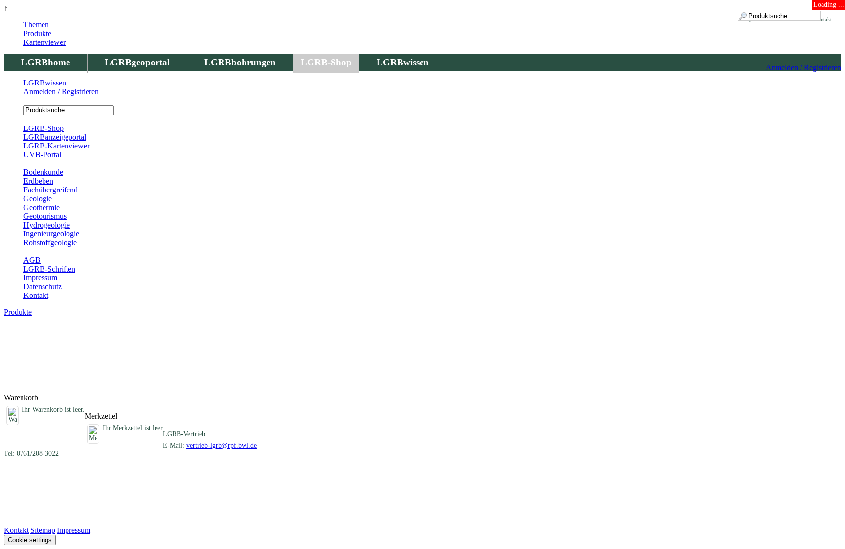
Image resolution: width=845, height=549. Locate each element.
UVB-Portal (42, 154)
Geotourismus (45, 216)
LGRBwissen (403, 62)
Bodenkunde (43, 172)
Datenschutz (42, 286)
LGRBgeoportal (137, 62)
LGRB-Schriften (49, 269)
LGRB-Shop (326, 62)
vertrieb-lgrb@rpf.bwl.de (221, 445)
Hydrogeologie (46, 225)
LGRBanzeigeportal (54, 137)
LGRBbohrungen (240, 62)
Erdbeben (38, 181)
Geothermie (41, 207)
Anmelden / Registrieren (803, 67)
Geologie (37, 198)
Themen (36, 25)
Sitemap (42, 530)
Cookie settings (30, 540)
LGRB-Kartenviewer (56, 146)
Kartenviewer (44, 42)
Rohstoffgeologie (50, 242)
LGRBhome (45, 62)
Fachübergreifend (50, 190)
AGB (32, 260)
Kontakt (35, 295)
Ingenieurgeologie (51, 234)
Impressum (40, 278)
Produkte (37, 33)
